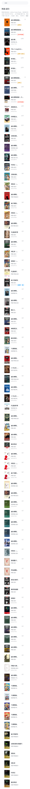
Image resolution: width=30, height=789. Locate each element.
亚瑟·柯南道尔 (14, 736)
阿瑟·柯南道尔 (14, 197)
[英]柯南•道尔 (14, 668)
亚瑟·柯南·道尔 (15, 360)
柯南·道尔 (13, 22)
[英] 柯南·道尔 (14, 225)
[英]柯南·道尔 (14, 148)
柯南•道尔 (13, 51)
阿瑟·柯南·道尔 (15, 274)
